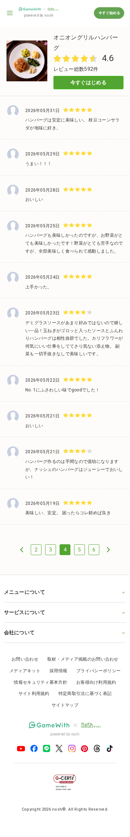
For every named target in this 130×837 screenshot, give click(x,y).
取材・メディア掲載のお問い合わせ (80, 672)
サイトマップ (62, 718)
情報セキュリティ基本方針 (38, 695)
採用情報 (55, 684)
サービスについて (24, 625)
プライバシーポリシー (96, 684)
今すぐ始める (109, 13)
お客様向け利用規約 (93, 695)
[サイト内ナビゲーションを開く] (10, 13)
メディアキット (22, 684)
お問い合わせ (22, 672)
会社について (19, 646)
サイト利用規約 (31, 706)
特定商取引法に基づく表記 (82, 706)
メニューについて (24, 605)
